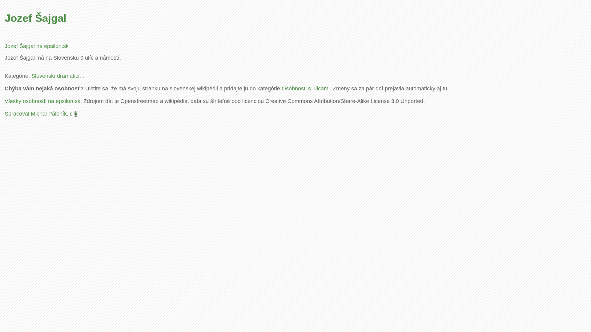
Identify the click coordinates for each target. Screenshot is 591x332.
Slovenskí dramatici (55, 76)
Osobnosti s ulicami (306, 88)
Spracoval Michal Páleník (36, 114)
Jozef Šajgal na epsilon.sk (37, 46)
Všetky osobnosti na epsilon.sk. (43, 101)
